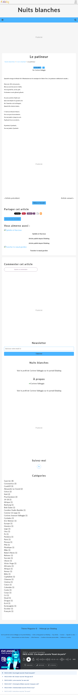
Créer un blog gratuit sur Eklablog (41, 634)
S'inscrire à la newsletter (12, 219)
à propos (53, 665)
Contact (62, 634)
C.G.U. (8, 637)
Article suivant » (67, 198)
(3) (10, 484)
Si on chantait (21, 62)
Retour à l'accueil (39, 203)
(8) (9, 481)
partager (41, 665)
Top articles (55, 634)
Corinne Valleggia (37, 371)
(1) (7, 500)
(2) (13, 489)
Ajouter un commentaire (20, 269)
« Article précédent (12, 198)
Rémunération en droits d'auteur (20, 637)
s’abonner (30, 665)
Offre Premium (35, 637)
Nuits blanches (39, 10)
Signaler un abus (70, 634)
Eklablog (53, 629)
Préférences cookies (65, 637)
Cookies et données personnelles (49, 637)
